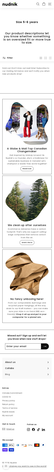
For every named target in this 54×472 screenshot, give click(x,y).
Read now (27, 168)
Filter (10, 57)
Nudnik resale (8, 412)
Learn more (27, 242)
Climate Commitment (12, 393)
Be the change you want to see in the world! (24, 466)
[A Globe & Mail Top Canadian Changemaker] (27, 123)
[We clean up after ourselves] (27, 200)
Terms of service (9, 408)
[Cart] (44, 4)
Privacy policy (8, 400)
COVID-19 (6, 397)
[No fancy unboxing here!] (27, 274)
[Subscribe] (45, 346)
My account (7, 415)
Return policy (8, 404)
